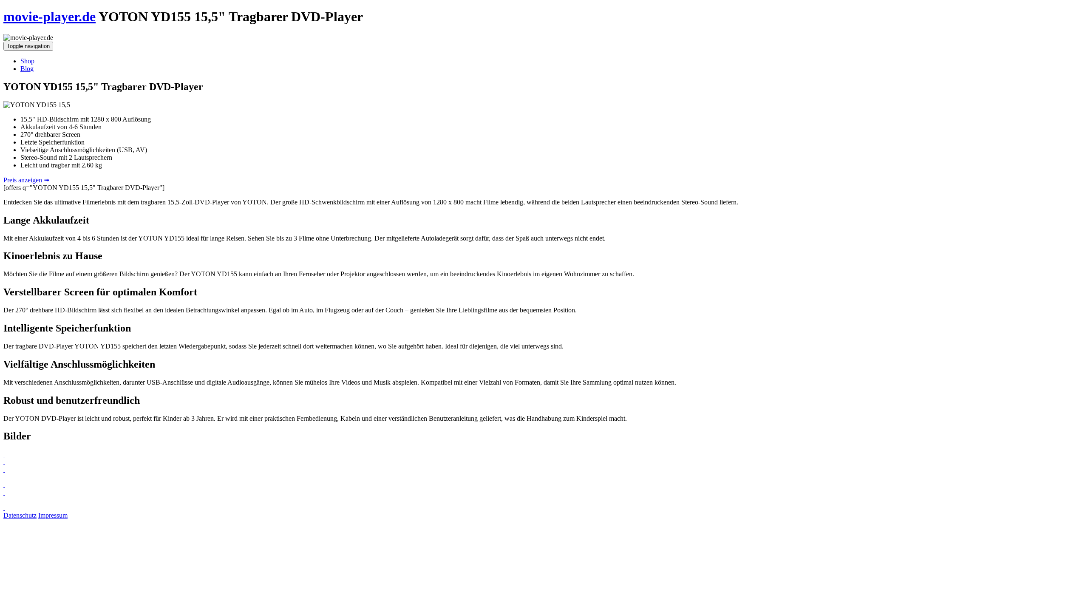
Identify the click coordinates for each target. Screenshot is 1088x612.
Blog (27, 68)
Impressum (53, 515)
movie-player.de (49, 16)
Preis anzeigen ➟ (26, 180)
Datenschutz (20, 515)
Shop (27, 61)
